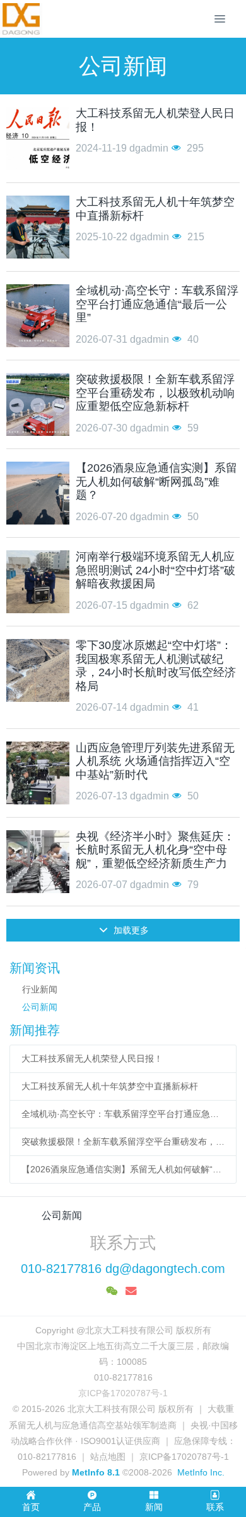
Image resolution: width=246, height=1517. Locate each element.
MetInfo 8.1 (96, 1472)
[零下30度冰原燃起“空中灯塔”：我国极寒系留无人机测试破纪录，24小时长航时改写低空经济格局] (37, 670)
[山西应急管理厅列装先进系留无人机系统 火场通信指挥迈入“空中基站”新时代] (37, 773)
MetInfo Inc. (201, 1472)
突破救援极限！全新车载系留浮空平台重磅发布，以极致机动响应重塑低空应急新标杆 (123, 1141)
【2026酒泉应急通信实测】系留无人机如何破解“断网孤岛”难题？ (123, 1169)
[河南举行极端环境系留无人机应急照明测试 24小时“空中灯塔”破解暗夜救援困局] (37, 581)
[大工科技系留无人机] (21, 19)
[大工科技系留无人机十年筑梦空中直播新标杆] (37, 227)
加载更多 (130, 930)
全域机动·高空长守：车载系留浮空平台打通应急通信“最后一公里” (123, 1114)
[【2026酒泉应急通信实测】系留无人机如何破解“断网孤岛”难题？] (37, 493)
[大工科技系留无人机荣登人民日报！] (37, 138)
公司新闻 (39, 1007)
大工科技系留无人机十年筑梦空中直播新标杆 (109, 1086)
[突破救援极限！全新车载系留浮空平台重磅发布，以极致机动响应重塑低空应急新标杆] (37, 404)
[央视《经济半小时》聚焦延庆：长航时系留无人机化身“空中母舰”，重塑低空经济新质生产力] (37, 861)
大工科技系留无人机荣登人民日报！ (92, 1058)
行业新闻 (39, 989)
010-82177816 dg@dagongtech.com (123, 1268)
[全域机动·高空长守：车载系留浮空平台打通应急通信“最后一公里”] (37, 315)
